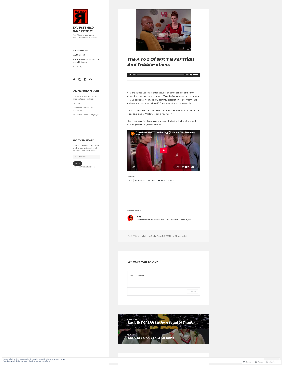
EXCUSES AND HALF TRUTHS (83, 29)
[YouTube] (92, 80)
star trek (181, 236)
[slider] (196, 75)
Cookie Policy (46, 361)
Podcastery (77, 67)
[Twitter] (75, 80)
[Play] (130, 75)
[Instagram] (81, 80)
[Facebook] (86, 80)
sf (151, 236)
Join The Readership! (84, 140)
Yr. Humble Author (80, 50)
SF (176, 236)
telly (154, 236)
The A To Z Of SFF (164, 236)
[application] (163, 75)
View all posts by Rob (183, 220)
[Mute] (191, 75)
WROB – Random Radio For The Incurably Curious (86, 60)
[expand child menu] (98, 55)
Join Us (77, 163)
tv (187, 236)
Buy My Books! (79, 55)
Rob (145, 236)
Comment (192, 291)
